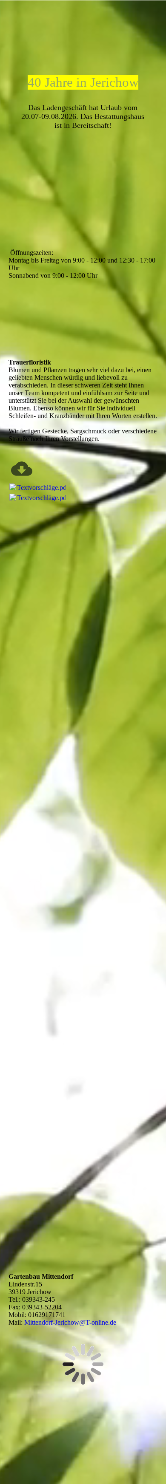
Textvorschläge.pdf (43, 487)
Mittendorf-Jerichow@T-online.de (70, 1322)
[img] (83, 22)
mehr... (18, 961)
